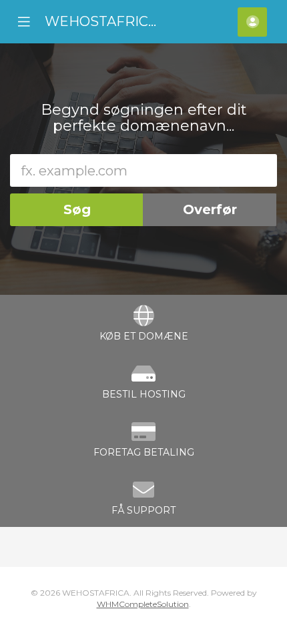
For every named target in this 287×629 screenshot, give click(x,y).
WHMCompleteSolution (143, 604)
